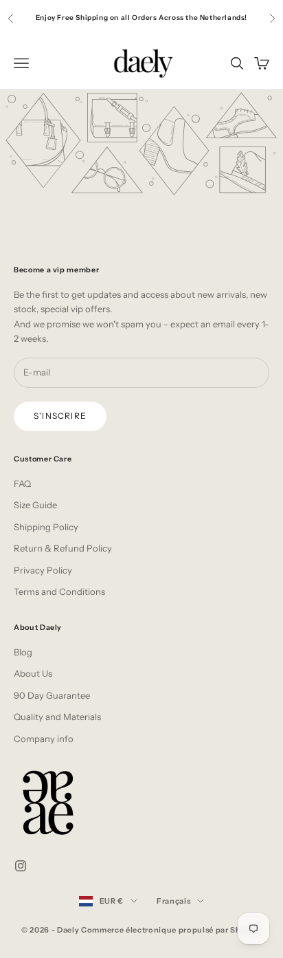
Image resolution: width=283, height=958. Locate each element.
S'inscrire (60, 416)
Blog (23, 651)
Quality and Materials (57, 716)
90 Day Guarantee (52, 695)
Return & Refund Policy (63, 548)
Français (173, 901)
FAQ (22, 483)
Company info (43, 738)
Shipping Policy (46, 526)
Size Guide (35, 504)
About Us (33, 673)
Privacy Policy (43, 570)
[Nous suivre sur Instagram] (20, 866)
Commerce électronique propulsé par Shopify (171, 930)
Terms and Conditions (59, 591)
